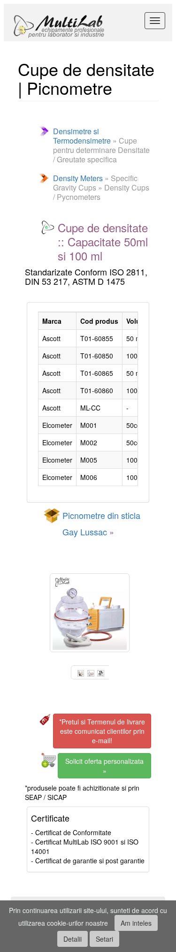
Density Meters (78, 178)
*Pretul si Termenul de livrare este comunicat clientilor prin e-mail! (102, 731)
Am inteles (136, 923)
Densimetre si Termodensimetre (82, 136)
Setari (104, 939)
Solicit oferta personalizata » (104, 765)
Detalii (72, 939)
